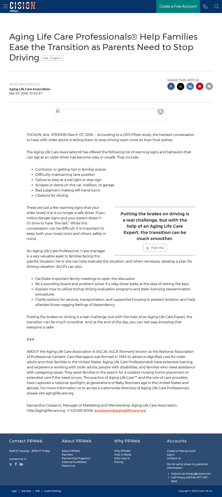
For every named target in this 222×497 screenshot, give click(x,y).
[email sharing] (209, 87)
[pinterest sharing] (199, 87)
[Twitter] (11, 464)
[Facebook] (16, 464)
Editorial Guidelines (74, 462)
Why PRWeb (122, 451)
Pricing (118, 462)
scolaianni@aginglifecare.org (120, 411)
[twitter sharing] (180, 87)
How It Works (123, 454)
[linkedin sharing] (190, 87)
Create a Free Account (181, 451)
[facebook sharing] (171, 87)
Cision (201, 491)
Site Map (26, 491)
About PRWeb (71, 451)
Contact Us (16, 459)
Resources (68, 465)
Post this (157, 248)
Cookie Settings (52, 491)
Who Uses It (122, 458)
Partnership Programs (76, 458)
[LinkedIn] (21, 464)
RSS (38, 491)
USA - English (52, 58)
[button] (216, 6)
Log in (171, 454)
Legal (14, 491)
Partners (67, 454)
